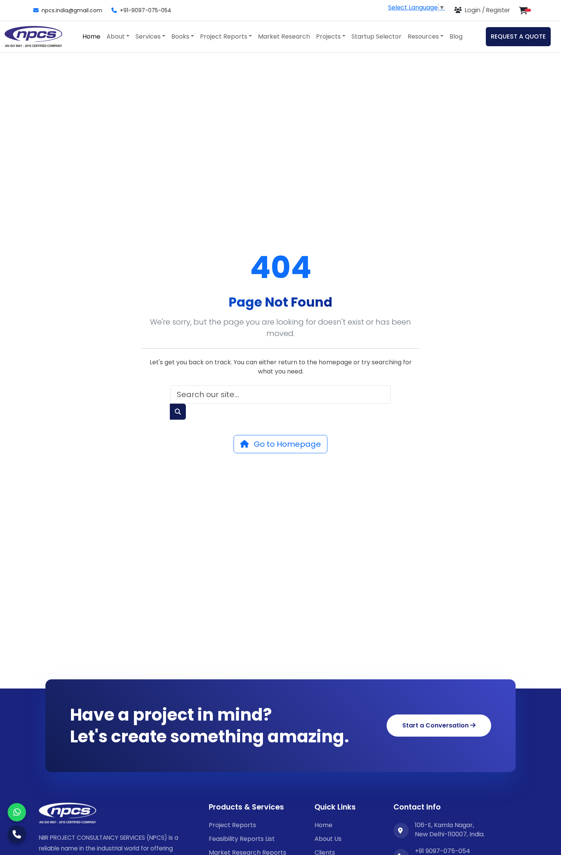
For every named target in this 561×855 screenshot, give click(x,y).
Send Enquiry (280, 518)
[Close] (424, 323)
